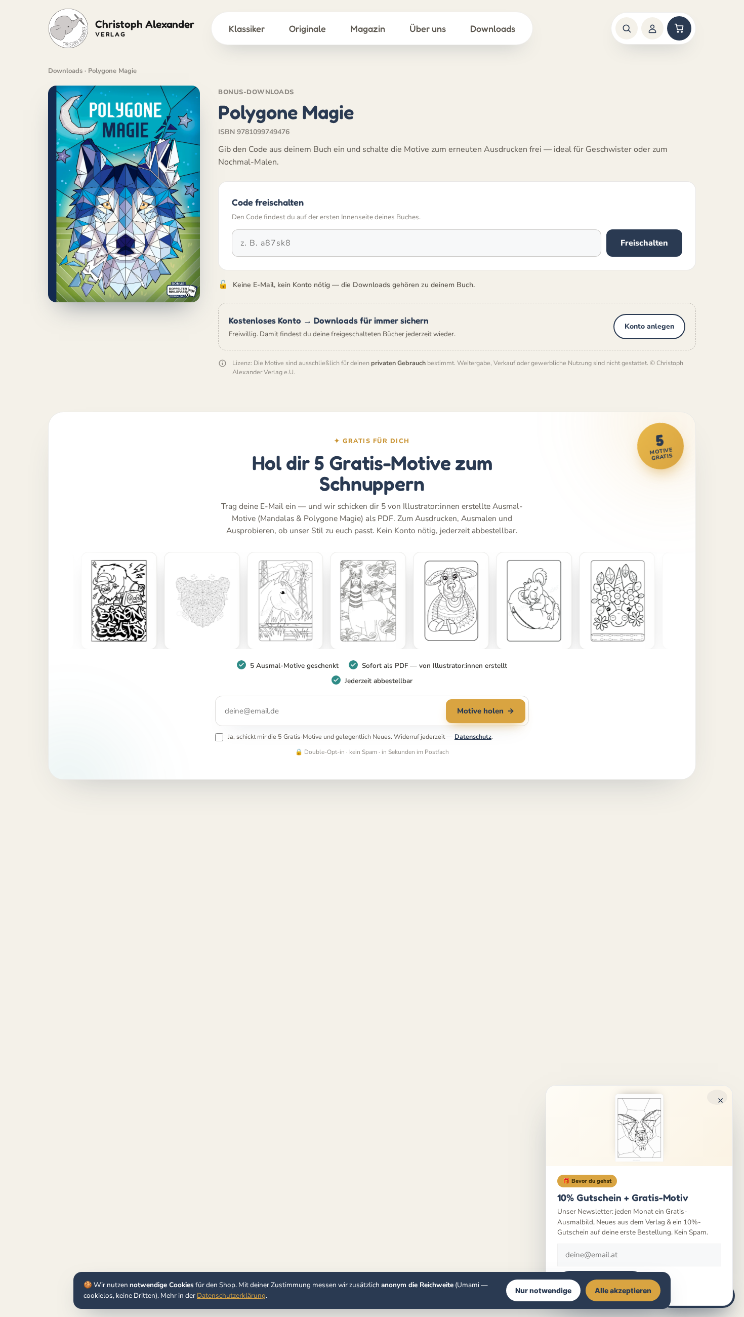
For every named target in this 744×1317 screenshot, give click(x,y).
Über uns (427, 28)
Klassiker (247, 28)
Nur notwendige (543, 1290)
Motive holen (485, 711)
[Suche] (626, 28)
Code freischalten (268, 202)
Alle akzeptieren (623, 1290)
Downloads (492, 28)
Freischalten (644, 243)
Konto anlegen (649, 326)
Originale (307, 28)
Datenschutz (472, 736)
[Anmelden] (652, 28)
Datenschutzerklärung (231, 1295)
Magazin (367, 28)
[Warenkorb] (679, 28)
